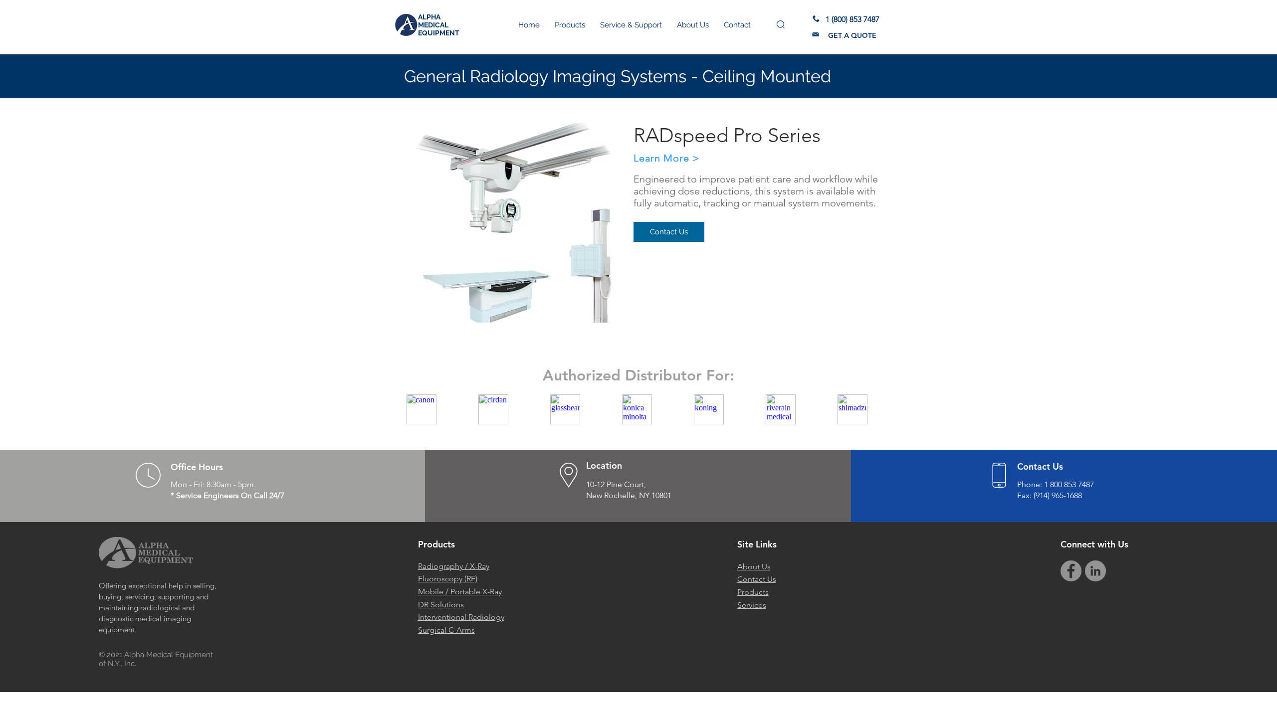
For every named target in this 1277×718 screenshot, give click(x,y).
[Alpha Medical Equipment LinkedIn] (1095, 570)
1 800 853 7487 (1069, 484)
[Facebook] (1071, 570)
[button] (781, 24)
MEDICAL (433, 25)
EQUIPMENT (438, 33)
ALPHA (429, 17)
